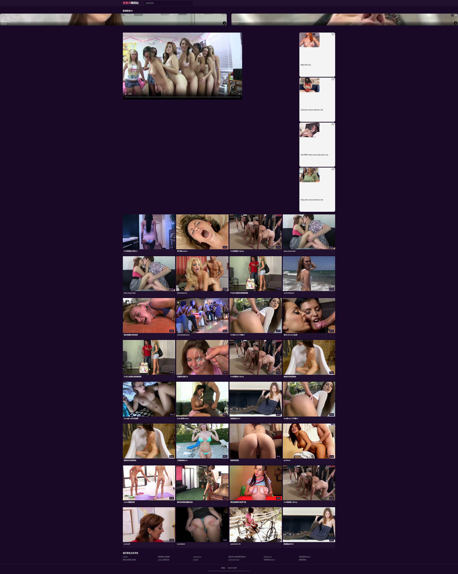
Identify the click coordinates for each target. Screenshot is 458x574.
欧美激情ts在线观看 (164, 556)
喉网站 (131, 2)
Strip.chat (3, 24)
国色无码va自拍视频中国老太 (237, 556)
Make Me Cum (6, 22)
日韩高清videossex (269, 559)
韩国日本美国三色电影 (129, 559)
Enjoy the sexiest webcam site (242, 22)
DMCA (223, 568)
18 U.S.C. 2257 (232, 568)
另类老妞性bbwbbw (304, 556)
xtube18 (125, 556)
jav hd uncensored (234, 559)
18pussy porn (268, 556)
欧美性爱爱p (302, 559)
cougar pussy (197, 556)
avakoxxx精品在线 (163, 559)
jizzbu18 (195, 559)
